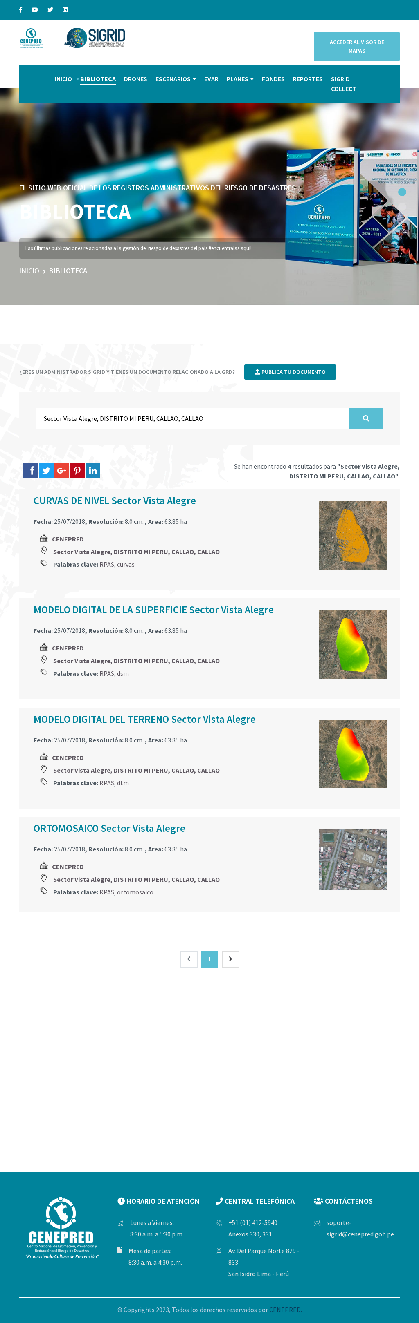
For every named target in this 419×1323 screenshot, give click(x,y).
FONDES (273, 79)
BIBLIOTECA (98, 79)
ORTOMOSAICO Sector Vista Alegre (109, 828)
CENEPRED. (285, 1309)
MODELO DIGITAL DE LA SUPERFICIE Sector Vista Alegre (154, 609)
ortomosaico (135, 892)
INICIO (63, 79)
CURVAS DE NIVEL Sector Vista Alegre (115, 500)
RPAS (106, 564)
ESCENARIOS (173, 79)
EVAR (211, 79)
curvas (126, 564)
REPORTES (308, 79)
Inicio (29, 270)
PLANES (237, 79)
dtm (123, 783)
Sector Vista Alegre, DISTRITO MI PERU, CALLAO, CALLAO (136, 552)
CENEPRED (68, 539)
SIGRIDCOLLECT (343, 84)
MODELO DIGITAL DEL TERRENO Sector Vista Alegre (145, 719)
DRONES (135, 79)
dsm (123, 673)
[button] (402, 192)
